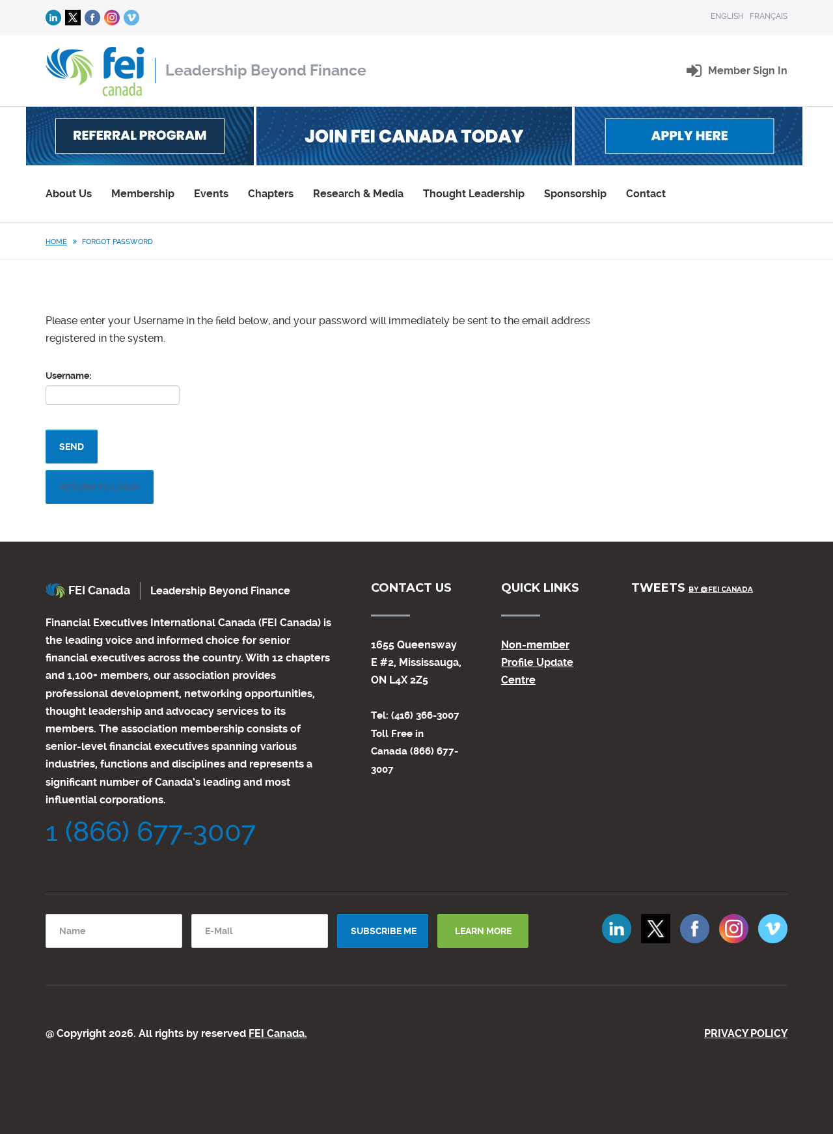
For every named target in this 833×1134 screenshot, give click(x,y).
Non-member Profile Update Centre (537, 662)
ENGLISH (727, 16)
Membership (142, 193)
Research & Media (358, 193)
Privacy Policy (745, 1033)
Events (211, 193)
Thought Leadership (474, 193)
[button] (747, 70)
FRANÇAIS (768, 16)
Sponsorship (575, 193)
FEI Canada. (278, 1033)
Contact (646, 193)
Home (56, 242)
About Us (69, 193)
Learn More (483, 931)
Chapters (271, 193)
